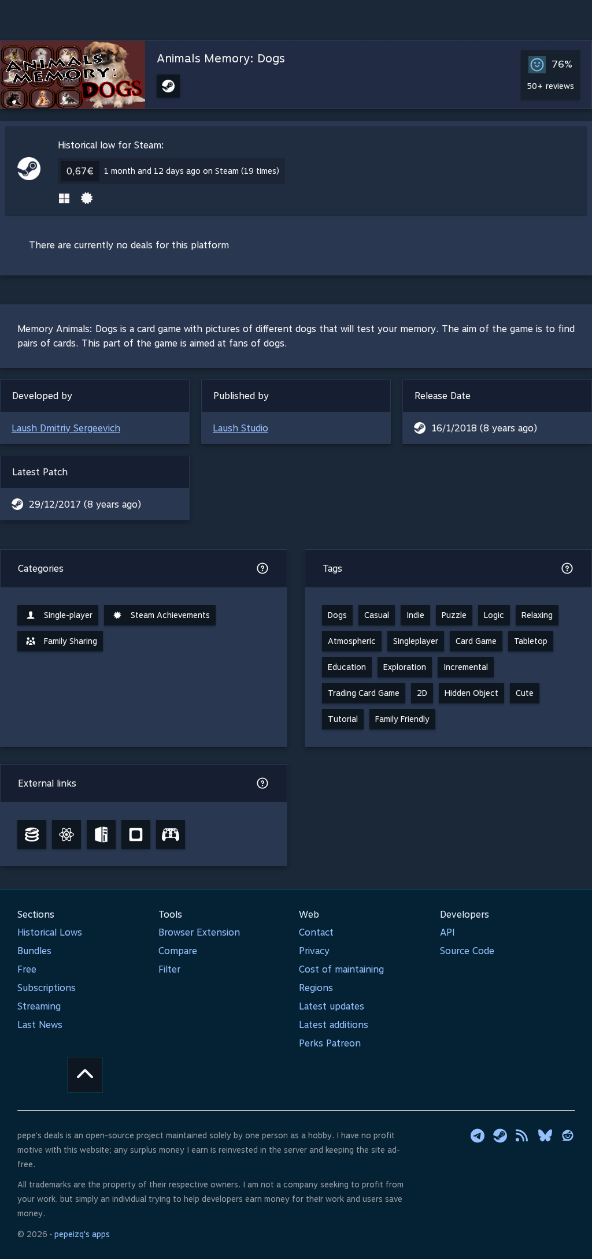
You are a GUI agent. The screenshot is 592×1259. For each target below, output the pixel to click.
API (447, 932)
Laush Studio (240, 428)
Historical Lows (49, 932)
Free (26, 969)
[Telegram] (477, 1135)
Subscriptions (46, 987)
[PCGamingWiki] (101, 834)
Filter (169, 969)
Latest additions (333, 1024)
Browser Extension (199, 932)
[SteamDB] (31, 834)
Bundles (34, 950)
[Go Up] (85, 1075)
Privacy (314, 950)
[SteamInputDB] (170, 834)
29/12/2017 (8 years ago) (85, 504)
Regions (316, 987)
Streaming (39, 1006)
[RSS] (523, 1135)
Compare (177, 950)
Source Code (467, 950)
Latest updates (331, 1006)
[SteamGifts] (135, 834)
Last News (39, 1024)
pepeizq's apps (82, 1234)
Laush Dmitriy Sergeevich (66, 428)
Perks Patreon (330, 1043)
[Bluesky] (545, 1135)
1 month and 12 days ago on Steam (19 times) (191, 171)
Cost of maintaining (341, 969)
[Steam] (500, 1135)
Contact (316, 932)
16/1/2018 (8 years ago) (484, 428)
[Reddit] (568, 1135)
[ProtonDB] (66, 834)
